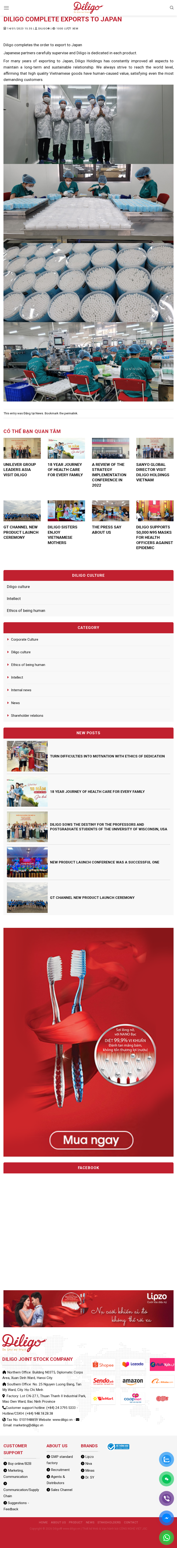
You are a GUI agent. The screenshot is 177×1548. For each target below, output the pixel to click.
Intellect (14, 598)
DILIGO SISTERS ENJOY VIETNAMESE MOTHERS (62, 535)
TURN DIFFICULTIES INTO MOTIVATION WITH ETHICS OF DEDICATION (107, 756)
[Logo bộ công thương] (118, 1446)
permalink (70, 413)
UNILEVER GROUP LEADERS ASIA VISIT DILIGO (19, 469)
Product (76, 1522)
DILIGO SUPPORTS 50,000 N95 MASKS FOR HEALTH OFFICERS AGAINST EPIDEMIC (154, 537)
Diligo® (44, 28)
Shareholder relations (27, 716)
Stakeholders (109, 1522)
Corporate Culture (24, 639)
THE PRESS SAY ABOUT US (106, 530)
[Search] (172, 7)
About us (58, 1522)
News (39, 413)
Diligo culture (18, 586)
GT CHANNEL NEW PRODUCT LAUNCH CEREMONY (20, 532)
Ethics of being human (26, 610)
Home (43, 1522)
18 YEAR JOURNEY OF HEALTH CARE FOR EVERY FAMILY (65, 469)
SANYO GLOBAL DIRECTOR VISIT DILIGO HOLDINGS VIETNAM (152, 472)
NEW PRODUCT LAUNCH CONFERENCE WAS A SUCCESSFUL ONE (104, 862)
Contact (131, 1522)
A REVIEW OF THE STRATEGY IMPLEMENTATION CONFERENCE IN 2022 (109, 474)
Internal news (21, 690)
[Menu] (6, 8)
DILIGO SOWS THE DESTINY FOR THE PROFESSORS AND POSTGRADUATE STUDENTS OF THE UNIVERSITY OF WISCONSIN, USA (108, 827)
